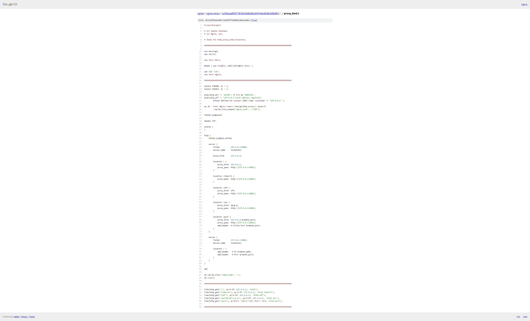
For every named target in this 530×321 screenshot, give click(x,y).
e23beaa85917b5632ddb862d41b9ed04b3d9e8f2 (250, 13)
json (525, 316)
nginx (200, 13)
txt (518, 316)
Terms (32, 316)
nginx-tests (213, 13)
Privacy (24, 316)
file (254, 20)
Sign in (524, 4)
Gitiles (16, 316)
